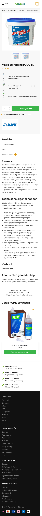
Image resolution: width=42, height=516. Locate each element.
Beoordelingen (9, 154)
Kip (3, 423)
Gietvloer (5, 432)
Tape (3, 455)
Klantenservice (7, 493)
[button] (9, 107)
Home (3, 10)
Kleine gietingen (7, 444)
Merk (4, 149)
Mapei (4, 420)
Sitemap (21, 507)
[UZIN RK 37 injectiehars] (20, 324)
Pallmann (5, 415)
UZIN (3, 409)
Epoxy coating (7, 446)
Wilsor (4, 417)
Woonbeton (6, 438)
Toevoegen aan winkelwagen (25, 109)
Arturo (4, 406)
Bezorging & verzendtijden (11, 470)
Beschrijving (7, 139)
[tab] (20, 139)
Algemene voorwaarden (10, 476)
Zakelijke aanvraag (9, 502)
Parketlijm (22, 10)
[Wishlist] (33, 310)
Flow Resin (5, 400)
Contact (5, 464)
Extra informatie (8, 144)
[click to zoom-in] (21, 32)
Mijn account (6, 496)
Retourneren (6, 473)
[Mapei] (10, 124)
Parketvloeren (12, 10)
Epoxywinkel (6, 412)
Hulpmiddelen (7, 452)
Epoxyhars (5, 449)
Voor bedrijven (7, 499)
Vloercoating (6, 435)
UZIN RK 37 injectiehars (20, 345)
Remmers (5, 403)
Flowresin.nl (12, 507)
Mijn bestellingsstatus (9, 478)
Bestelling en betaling (9, 467)
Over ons (5, 487)
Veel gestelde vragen (9, 490)
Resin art (5, 441)
